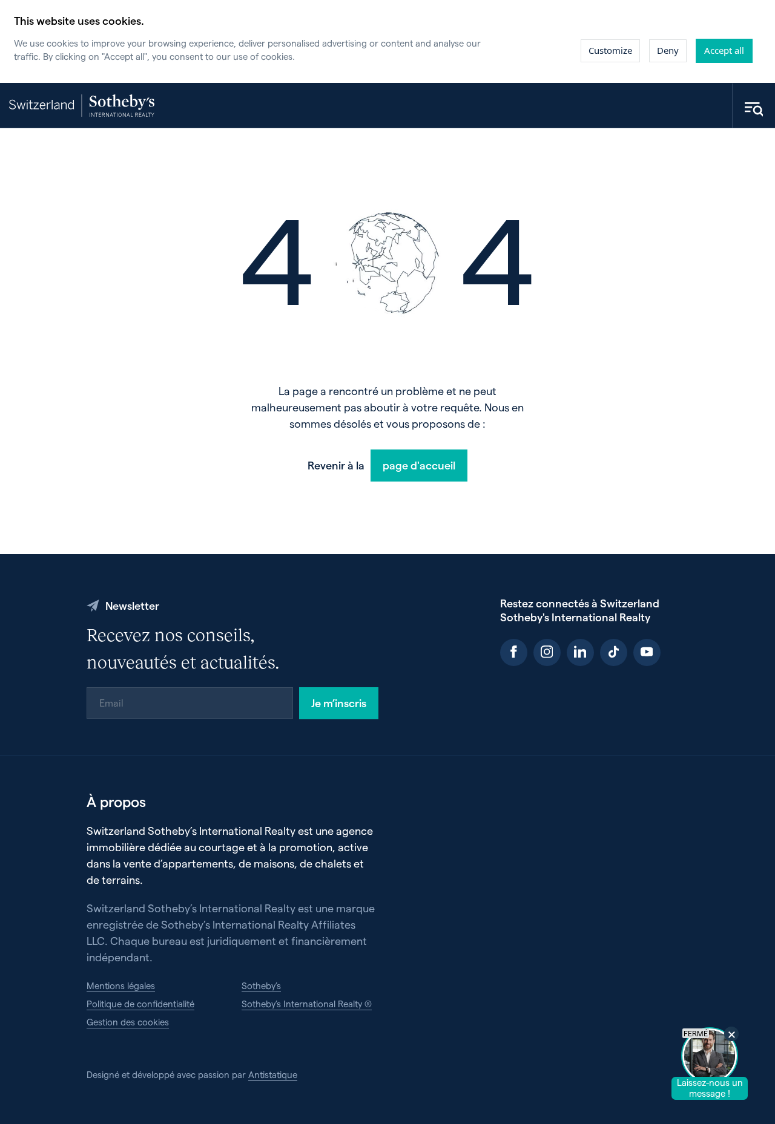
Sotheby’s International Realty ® (307, 1003)
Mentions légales (121, 985)
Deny (668, 50)
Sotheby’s (261, 985)
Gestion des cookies (128, 1021)
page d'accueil (419, 465)
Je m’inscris (338, 702)
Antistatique (272, 1074)
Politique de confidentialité (140, 1003)
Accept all (724, 50)
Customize (610, 50)
